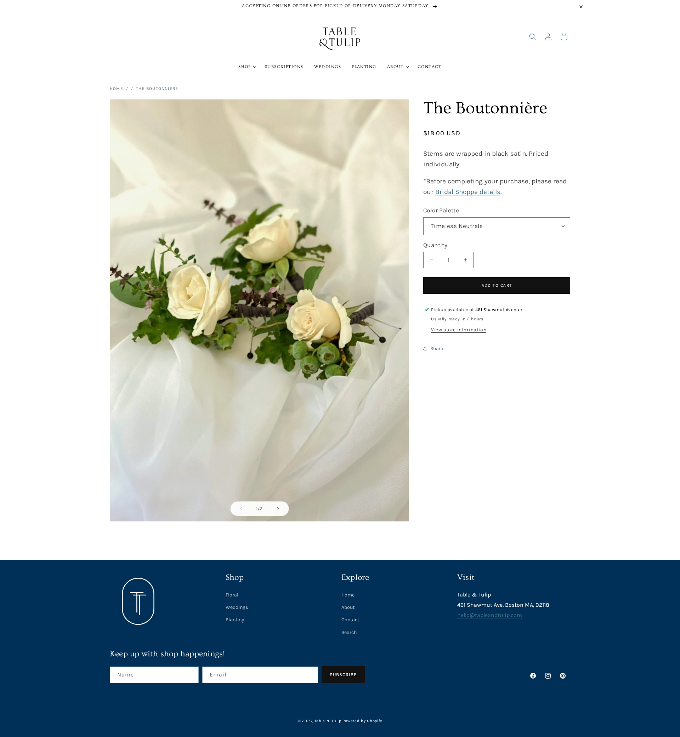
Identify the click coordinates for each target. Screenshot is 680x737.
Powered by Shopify (362, 721)
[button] (246, 67)
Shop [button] (235, 577)
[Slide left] (241, 508)
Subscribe (343, 674)
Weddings (237, 607)
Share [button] (436, 348)
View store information (458, 329)
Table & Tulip (327, 721)
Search (349, 632)
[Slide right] (278, 508)
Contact (350, 620)
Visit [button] (466, 577)
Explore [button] (355, 577)
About (348, 607)
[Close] (581, 6)
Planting (235, 620)
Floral (232, 595)
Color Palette (441, 209)
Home (116, 88)
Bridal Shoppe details (467, 191)
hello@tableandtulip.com (489, 615)
